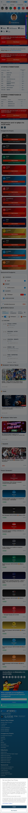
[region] (14, 795)
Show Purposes (14, 810)
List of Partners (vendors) (7, 803)
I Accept (14, 806)
